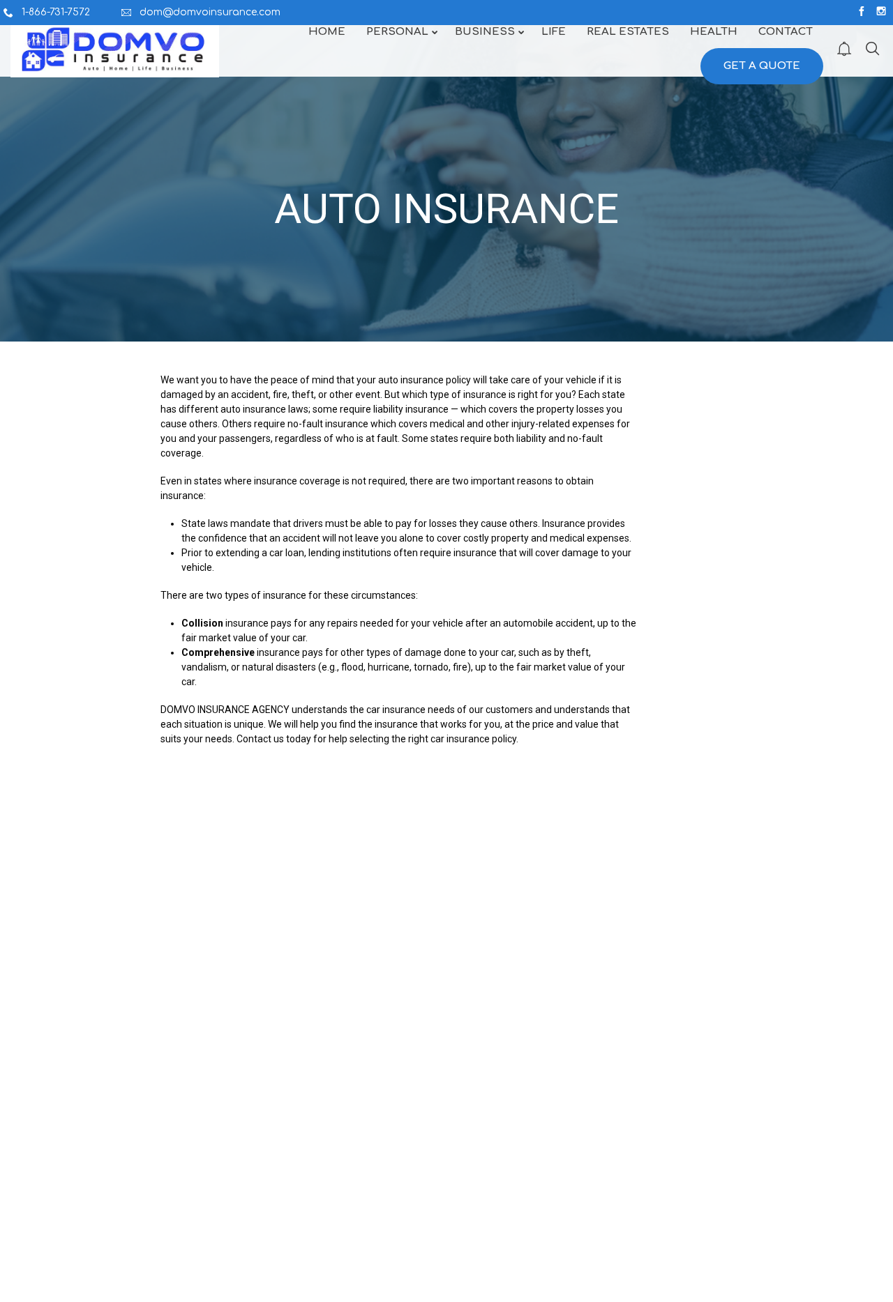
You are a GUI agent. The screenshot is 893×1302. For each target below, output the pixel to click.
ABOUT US (62, 1171)
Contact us (260, 738)
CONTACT (60, 1190)
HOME (53, 1153)
